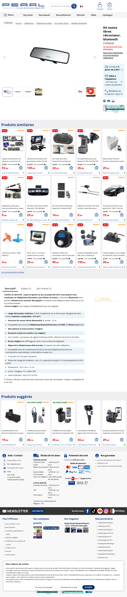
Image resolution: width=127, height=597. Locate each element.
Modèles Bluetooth (79, 23)
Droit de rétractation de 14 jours (109, 460)
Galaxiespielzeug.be (105, 550)
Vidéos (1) (26, 288)
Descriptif (10, 288)
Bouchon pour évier (9, 267)
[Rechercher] (74, 6)
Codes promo (11, 548)
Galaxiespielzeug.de (105, 522)
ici (20, 582)
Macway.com (103, 557)
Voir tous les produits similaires (12, 272)
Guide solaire (10, 555)
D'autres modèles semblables (111, 56)
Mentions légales (12, 537)
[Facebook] (105, 101)
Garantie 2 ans (102, 463)
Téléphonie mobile (44, 23)
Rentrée (81, 15)
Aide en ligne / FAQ (14, 460)
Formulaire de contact (15, 468)
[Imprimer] (109, 101)
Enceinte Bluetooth (9, 445)
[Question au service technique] (114, 101)
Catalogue (107, 15)
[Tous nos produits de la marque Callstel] (106, 298)
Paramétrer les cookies (69, 587)
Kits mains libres (61, 23)
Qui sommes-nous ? (13, 524)
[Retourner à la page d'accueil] (23, 7)
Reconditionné (63, 15)
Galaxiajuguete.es (104, 536)
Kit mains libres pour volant (37, 220)
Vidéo (93, 15)
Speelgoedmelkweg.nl (106, 543)
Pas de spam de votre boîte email (109, 466)
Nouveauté (44, 15)
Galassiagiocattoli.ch (105, 533)
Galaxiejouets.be (104, 547)
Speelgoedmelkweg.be (106, 554)
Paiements (74, 460)
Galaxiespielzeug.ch (105, 529)
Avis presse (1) (43, 288)
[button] (114, 68)
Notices (8, 551)
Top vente (28, 15)
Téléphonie (29, 23)
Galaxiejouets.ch (104, 526)
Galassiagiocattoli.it (105, 540)
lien (27, 573)
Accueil (19, 23)
